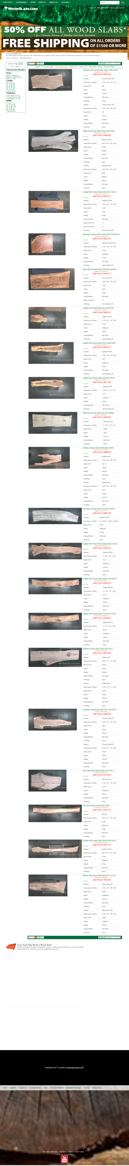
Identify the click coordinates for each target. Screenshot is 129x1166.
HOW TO (42, 2)
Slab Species (14, 58)
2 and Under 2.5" (13, 99)
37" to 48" (11, 84)
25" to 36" (11, 83)
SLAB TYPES (7, 2)
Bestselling (92, 67)
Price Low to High (47, 67)
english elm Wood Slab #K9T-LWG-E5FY (99, 343)
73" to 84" (11, 89)
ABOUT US (53, 2)
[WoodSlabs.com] (21, 8)
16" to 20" (11, 106)
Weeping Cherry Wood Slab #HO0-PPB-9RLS (101, 234)
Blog (45, 1088)
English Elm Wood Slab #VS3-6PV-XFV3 (99, 614)
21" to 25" (11, 108)
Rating (100, 67)
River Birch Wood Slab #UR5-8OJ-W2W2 (99, 269)
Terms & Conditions (56, 1088)
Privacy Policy (96, 1088)
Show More (11, 91)
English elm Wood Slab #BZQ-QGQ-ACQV (100, 544)
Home (8, 58)
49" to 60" (11, 86)
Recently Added (109, 67)
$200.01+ (11, 78)
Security (86, 1088)
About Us (13, 1088)
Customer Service (35, 1088)
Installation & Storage (73, 1088)
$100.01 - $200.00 (14, 77)
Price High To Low (62, 67)
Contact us (49, 947)
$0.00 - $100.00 (13, 75)
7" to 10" (11, 103)
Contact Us (22, 1088)
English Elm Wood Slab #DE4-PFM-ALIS (99, 841)
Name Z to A (83, 67)
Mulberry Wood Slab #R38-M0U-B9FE (98, 448)
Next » (41, 63)
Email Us (92, 8)
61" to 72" (11, 88)
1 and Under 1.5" (13, 95)
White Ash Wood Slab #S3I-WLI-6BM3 (98, 413)
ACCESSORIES (21, 2)
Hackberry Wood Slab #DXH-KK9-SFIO (99, 509)
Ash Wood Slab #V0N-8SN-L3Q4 (96, 806)
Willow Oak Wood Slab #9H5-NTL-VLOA (99, 876)
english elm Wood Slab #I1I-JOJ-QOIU (98, 308)
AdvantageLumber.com (75, 1068)
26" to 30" (11, 109)
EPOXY (33, 2)
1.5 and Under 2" (13, 97)
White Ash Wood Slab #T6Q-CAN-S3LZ (99, 131)
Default (37, 67)
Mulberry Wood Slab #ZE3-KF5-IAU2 (98, 649)
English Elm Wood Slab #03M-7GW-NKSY (100, 579)
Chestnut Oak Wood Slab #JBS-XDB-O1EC (100, 70)
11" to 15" (11, 105)
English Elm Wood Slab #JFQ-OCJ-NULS (99, 192)
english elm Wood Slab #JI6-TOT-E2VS (99, 378)
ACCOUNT (65, 2)
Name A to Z (73, 67)
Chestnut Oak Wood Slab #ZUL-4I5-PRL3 (100, 710)
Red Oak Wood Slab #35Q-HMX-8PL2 (98, 771)
